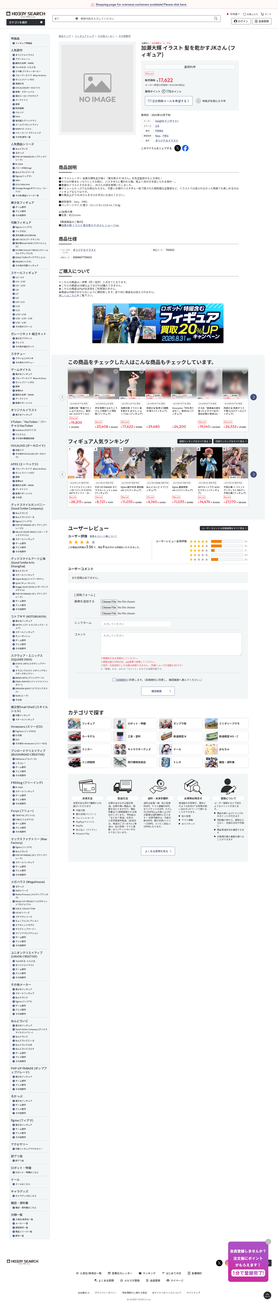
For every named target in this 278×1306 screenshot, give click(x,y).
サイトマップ (193, 1292)
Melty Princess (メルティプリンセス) (31, 896)
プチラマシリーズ (23, 916)
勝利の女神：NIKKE (24, 63)
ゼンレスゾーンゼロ (24, 79)
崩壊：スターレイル (24, 91)
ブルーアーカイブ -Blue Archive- (31, 75)
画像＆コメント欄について (103, 536)
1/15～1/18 (20, 314)
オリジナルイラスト (24, 54)
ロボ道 (18, 735)
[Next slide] (253, 397)
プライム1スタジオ (24, 358)
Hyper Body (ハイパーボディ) (29, 578)
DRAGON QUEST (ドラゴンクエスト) (31, 690)
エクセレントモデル (24, 924)
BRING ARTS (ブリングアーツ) (29, 677)
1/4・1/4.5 (20, 281)
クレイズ (19, 342)
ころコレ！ (20, 763)
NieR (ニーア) (21, 695)
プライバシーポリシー (106, 1292)
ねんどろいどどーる (24, 172)
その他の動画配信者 (24, 438)
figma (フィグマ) (23, 227)
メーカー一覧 (21, 1223)
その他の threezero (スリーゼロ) (31, 743)
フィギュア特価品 (23, 43)
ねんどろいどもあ (23, 1044)
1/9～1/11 (20, 301)
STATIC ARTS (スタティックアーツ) (30, 665)
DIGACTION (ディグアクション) (30, 257)
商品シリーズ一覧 (23, 1231)
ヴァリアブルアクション (26, 933)
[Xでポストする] (177, 148)
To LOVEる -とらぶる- (25, 67)
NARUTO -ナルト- (23, 128)
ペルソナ (19, 112)
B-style (19, 163)
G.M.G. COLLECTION (25, 908)
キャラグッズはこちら (25, 1195)
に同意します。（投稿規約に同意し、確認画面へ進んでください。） (159, 680)
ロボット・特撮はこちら (26, 1172)
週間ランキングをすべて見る (193, 441)
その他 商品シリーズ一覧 (27, 195)
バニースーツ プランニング (28, 132)
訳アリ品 (19, 1160)
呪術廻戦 (19, 108)
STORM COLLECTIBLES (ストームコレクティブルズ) (31, 251)
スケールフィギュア (24, 539)
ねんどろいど (21, 148)
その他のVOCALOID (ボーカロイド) (30, 455)
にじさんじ (20, 434)
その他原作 (20, 215)
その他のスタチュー (24, 362)
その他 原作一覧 (23, 136)
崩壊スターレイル (23, 402)
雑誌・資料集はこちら (25, 1207)
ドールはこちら (22, 1184)
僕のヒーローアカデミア (26, 95)
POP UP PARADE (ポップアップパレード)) (31, 526)
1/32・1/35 (20, 322)
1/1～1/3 (19, 277)
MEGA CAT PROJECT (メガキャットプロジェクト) (31, 903)
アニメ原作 (20, 211)
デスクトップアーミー (25, 928)
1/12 (17, 310)
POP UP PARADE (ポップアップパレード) (31, 595)
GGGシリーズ (21, 890)
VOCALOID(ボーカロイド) (27, 87)
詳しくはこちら (68, 295)
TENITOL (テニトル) (25, 815)
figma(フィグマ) (23, 176)
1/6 (17, 289)
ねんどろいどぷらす (24, 1048)
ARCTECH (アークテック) (27, 239)
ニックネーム (83, 622)
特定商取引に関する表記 (134, 1292)
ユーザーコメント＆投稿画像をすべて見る (223, 528)
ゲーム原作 (20, 207)
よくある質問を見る (156, 851)
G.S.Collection (22, 184)
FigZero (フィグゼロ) (25, 731)
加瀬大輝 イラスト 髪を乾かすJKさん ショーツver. (90, 225)
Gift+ (17, 180)
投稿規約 (121, 680)
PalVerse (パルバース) (26, 758)
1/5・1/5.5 (20, 285)
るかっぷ (19, 152)
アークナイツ (21, 99)
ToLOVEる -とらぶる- (25, 961)
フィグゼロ (20, 231)
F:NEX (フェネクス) (24, 819)
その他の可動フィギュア (26, 265)
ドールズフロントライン (26, 124)
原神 (17, 104)
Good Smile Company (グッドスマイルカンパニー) (31, 1031)
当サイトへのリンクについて (166, 1292)
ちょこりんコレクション (26, 920)
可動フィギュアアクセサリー (28, 1148)
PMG (165, 136)
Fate (17, 116)
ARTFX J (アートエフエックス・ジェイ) (31, 626)
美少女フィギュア (23, 374)
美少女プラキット (23, 338)
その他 (18, 497)
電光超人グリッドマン (25, 120)
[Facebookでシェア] (185, 148)
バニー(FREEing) (23, 167)
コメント (80, 634)
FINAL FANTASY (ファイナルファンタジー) (31, 683)
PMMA (159, 131)
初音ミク (19, 450)
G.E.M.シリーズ (22, 912)
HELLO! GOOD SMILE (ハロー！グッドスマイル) (31, 533)
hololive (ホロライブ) (25, 430)
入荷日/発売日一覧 (24, 1219)
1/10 (17, 306)
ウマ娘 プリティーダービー (28, 71)
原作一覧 (19, 1235)
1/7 (17, 293)
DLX (17, 739)
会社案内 (82, 1292)
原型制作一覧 (21, 1227)
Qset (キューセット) (25, 583)
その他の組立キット (24, 346)
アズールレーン (22, 58)
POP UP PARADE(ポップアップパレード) (30, 158)
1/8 (17, 297)
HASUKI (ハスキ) (23, 261)
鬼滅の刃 (19, 83)
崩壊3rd (19, 390)
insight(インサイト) (166, 121)
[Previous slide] (62, 397)
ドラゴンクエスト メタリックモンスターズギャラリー (31, 672)
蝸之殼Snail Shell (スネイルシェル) (30, 245)
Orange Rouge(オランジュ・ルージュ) (31, 190)
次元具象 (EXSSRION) (25, 235)
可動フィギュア (22, 715)
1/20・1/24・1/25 (23, 318)
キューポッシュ (22, 636)
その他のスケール (23, 326)
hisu (157, 136)
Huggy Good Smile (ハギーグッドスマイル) (31, 588)
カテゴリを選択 (18, 22)
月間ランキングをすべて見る (229, 441)
